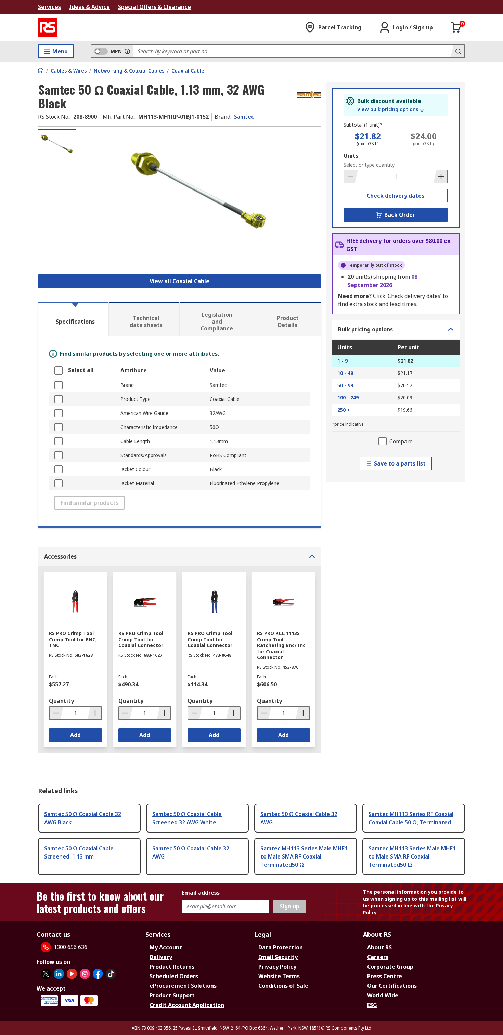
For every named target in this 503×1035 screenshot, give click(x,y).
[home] (40, 70)
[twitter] (46, 974)
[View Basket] (456, 27)
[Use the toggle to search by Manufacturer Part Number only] (127, 51)
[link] (390, 109)
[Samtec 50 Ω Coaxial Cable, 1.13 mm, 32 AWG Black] (199, 197)
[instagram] (85, 974)
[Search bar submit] (457, 51)
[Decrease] (351, 176)
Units (351, 155)
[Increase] (440, 176)
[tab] (73, 319)
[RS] (47, 27)
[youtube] (72, 974)
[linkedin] (59, 974)
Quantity (61, 701)
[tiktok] (111, 974)
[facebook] (98, 974)
